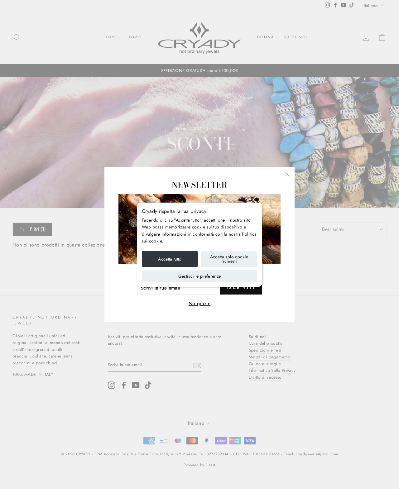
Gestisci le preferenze (199, 276)
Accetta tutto (170, 259)
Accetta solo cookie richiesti (229, 259)
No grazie (200, 303)
